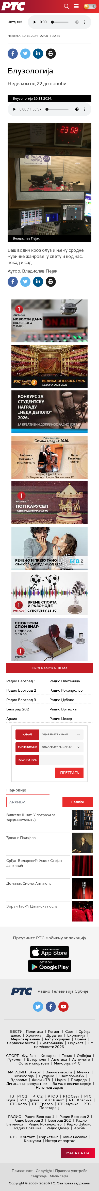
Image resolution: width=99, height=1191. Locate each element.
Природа (79, 1079)
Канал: (27, 734)
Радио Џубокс (62, 699)
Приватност (22, 1170)
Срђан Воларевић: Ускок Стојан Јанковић (34, 863)
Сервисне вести (21, 1043)
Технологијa (23, 1076)
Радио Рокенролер (66, 690)
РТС (13, 1137)
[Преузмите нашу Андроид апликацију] (49, 966)
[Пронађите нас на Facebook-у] (51, 1007)
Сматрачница (51, 1043)
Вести (16, 1031)
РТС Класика (80, 1100)
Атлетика (59, 1059)
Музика (83, 1072)
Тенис (67, 1055)
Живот (35, 1072)
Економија (76, 1035)
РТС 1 (22, 1096)
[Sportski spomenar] (49, 639)
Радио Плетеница (65, 681)
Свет (69, 1031)
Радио (14, 1116)
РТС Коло (18, 1104)
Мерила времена (25, 1039)
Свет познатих (71, 1076)
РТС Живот (54, 1100)
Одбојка (84, 1055)
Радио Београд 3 (21, 699)
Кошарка (49, 1055)
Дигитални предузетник (26, 1083)
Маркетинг (48, 1137)
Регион (54, 1031)
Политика (34, 1031)
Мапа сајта (78, 1153)
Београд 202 (17, 709)
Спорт (12, 1055)
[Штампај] (51, 54)
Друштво (54, 1035)
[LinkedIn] (38, 54)
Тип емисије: (27, 747)
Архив (11, 718)
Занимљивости (59, 1072)
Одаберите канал (55, 734)
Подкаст (75, 1043)
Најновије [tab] (16, 790)
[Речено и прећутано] (49, 548)
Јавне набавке (74, 1137)
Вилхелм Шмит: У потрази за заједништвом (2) (30, 817)
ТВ (11, 1096)
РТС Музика (68, 1104)
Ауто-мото (81, 1059)
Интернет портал (60, 1140)
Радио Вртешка (63, 709)
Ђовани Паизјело (21, 837)
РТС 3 (53, 1096)
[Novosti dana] (49, 320)
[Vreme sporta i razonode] (49, 593)
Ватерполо (36, 1059)
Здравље (19, 1079)
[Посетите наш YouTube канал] (63, 1007)
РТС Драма (30, 1100)
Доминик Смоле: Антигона (29, 883)
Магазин (17, 1072)
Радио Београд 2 (21, 690)
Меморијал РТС (67, 1063)
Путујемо (46, 1076)
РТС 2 (37, 1096)
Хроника (33, 1035)
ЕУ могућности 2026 (63, 1045)
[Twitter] (25, 54)
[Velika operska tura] (49, 366)
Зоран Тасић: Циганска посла (32, 906)
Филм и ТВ (41, 1079)
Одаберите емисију (57, 747)
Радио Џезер (61, 718)
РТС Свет (71, 1096)
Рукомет (14, 1059)
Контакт (27, 1137)
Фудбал (29, 1055)
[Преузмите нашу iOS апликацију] (49, 952)
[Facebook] (13, 54)
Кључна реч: (28, 759)
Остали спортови (34, 1063)
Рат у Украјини (57, 1039)
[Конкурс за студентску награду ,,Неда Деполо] (49, 411)
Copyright (44, 1170)
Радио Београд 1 (21, 681)
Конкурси (32, 1140)
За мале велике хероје (72, 1083)
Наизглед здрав (49, 1087)
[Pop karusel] (49, 502)
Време (80, 1039)
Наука (60, 1079)
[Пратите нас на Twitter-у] (38, 1007)
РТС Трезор (42, 1104)
